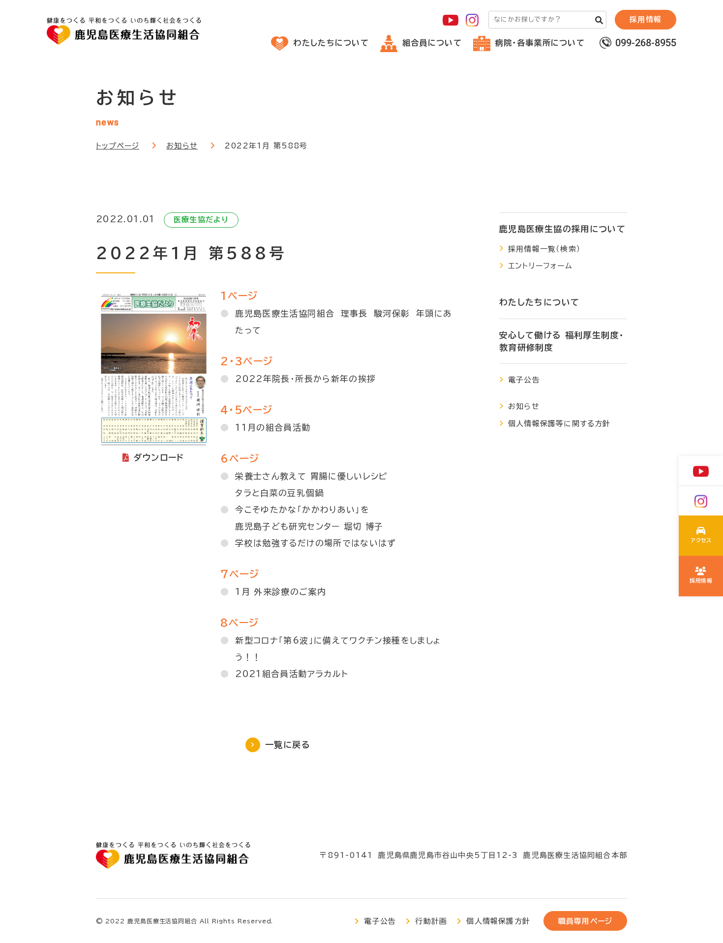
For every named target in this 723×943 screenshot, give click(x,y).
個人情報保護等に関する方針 (559, 423)
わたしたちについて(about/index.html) (701, 536)
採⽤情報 (646, 19)
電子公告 (524, 379)
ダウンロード (159, 457)
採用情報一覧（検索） (544, 249)
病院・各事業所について (540, 43)
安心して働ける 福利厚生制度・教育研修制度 (561, 341)
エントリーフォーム (540, 265)
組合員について (432, 43)
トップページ (117, 145)
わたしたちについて (331, 43)
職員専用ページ (585, 921)
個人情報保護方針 (498, 921)
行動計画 (431, 921)
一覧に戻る (287, 744)
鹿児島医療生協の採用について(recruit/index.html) (701, 576)
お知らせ (182, 145)
